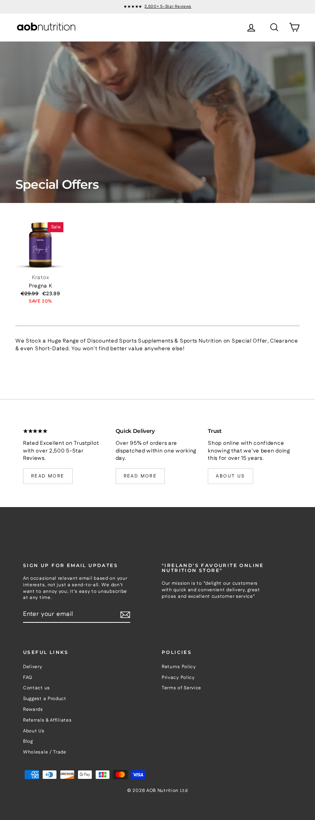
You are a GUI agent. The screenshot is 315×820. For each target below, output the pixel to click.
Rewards (33, 709)
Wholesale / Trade (44, 752)
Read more (48, 476)
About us (230, 476)
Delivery (32, 667)
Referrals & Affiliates (47, 720)
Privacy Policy (178, 677)
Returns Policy (179, 667)
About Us (34, 731)
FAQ (27, 677)
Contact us (36, 688)
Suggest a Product (44, 698)
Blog (28, 741)
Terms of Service (181, 688)
